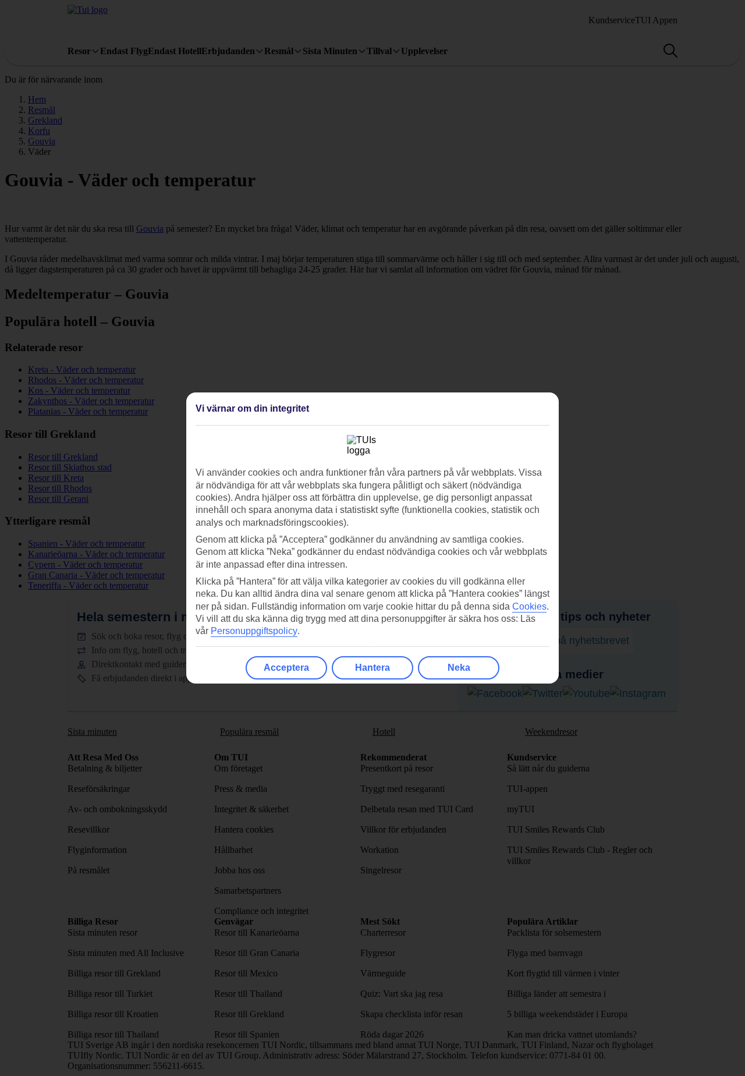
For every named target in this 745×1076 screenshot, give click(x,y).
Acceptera (286, 667)
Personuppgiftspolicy (254, 631)
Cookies (529, 606)
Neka (459, 667)
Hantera (372, 667)
